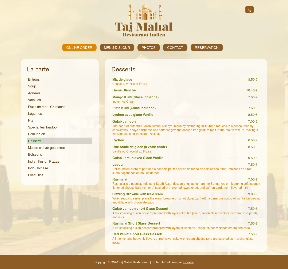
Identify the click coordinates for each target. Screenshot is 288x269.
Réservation (207, 47)
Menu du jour (117, 47)
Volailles (34, 99)
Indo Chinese (38, 168)
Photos (149, 47)
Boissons (35, 154)
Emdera (188, 262)
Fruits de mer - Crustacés (46, 106)
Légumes (35, 113)
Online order (79, 47)
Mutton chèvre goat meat (46, 147)
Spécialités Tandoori (43, 127)
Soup (32, 86)
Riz (30, 120)
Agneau (34, 93)
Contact (175, 47)
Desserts (34, 140)
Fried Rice (35, 175)
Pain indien (36, 133)
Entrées (34, 79)
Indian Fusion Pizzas (43, 161)
